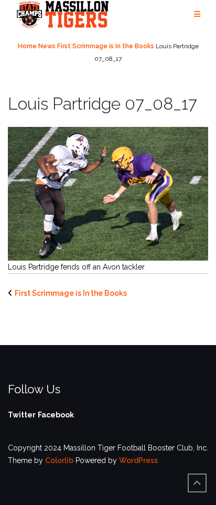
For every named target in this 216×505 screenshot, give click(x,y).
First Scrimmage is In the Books (105, 46)
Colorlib (59, 460)
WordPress (138, 460)
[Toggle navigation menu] (197, 14)
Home (27, 46)
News (47, 46)
